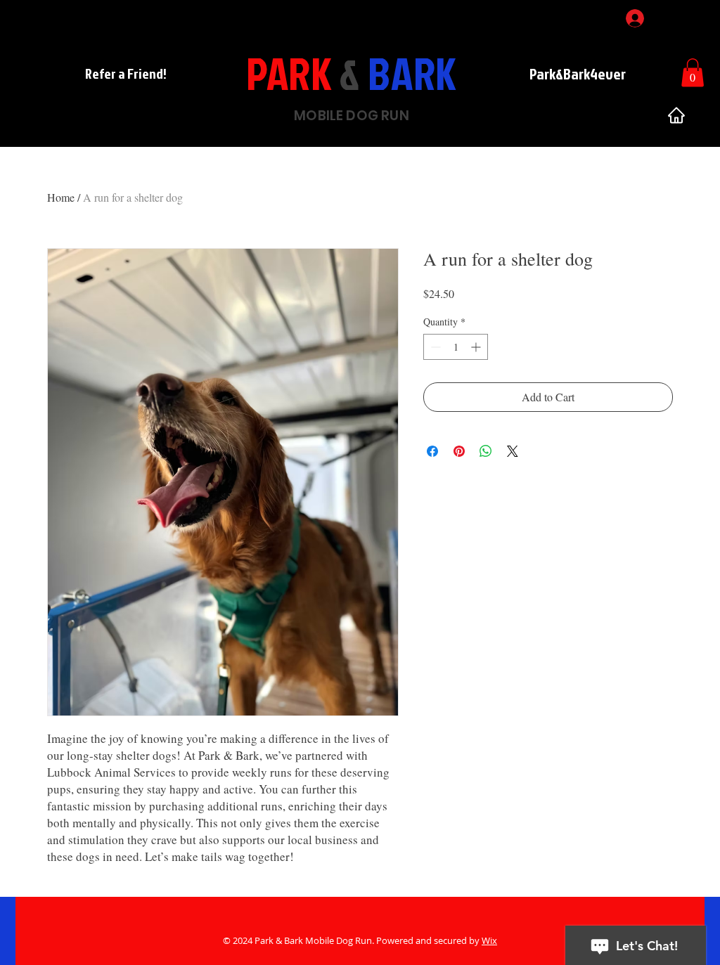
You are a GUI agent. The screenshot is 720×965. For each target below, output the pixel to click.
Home (61, 197)
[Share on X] (512, 451)
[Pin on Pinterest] (459, 451)
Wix (489, 940)
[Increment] (477, 347)
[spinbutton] (455, 347)
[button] (693, 72)
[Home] (676, 115)
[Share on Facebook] (432, 451)
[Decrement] (434, 347)
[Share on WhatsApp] (485, 451)
